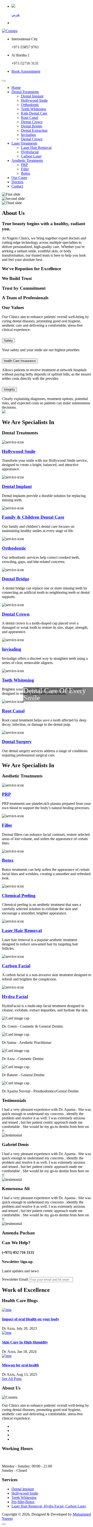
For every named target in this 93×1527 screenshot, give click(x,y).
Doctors (17, 182)
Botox (25, 173)
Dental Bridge (31, 126)
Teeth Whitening (33, 109)
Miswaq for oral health (20, 1365)
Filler (25, 169)
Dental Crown (31, 122)
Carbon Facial (16, 965)
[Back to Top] (4, 1524)
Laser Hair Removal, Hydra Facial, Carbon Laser (48, 1506)
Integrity (9, 389)
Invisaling (11, 649)
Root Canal (29, 118)
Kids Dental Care (34, 113)
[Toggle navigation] (4, 80)
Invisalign (28, 135)
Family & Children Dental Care (33, 517)
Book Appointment (25, 71)
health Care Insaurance (20, 361)
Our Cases (19, 178)
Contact (17, 186)
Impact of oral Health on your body (30, 1319)
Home (16, 88)
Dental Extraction (34, 130)
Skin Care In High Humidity (25, 1342)
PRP (24, 165)
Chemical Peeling (19, 895)
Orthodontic (30, 105)
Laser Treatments (24, 143)
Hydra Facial (15, 996)
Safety (8, 340)
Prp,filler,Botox (23, 1502)
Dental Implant (32, 96)
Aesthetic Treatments (27, 160)
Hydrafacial (30, 152)
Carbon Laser (31, 156)
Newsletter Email (15, 1279)
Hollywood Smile (34, 100)
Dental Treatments (25, 92)
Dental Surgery (17, 741)
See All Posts (12, 1379)
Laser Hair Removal (36, 148)
